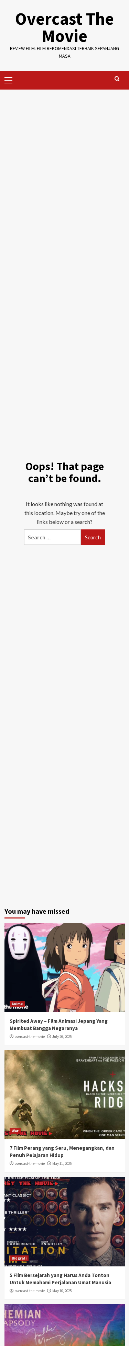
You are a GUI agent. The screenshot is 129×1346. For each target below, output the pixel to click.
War (15, 1130)
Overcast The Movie (64, 27)
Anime (17, 1004)
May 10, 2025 (62, 1290)
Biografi (19, 1258)
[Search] (117, 79)
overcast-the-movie (30, 1036)
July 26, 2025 (62, 1036)
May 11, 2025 (62, 1163)
